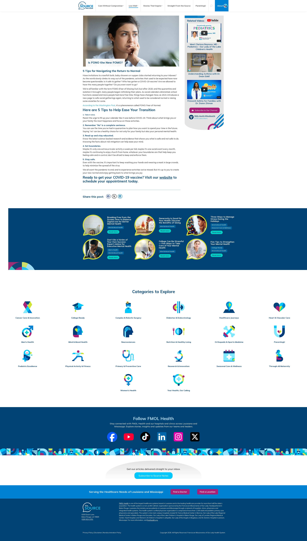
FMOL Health (199, 116)
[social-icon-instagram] (178, 437)
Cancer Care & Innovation (27, 318)
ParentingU (279, 342)
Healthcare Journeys (229, 318)
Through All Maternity (279, 366)
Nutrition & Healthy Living (178, 342)
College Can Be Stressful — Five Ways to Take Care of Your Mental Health (171, 244)
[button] (108, 196)
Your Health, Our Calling (179, 390)
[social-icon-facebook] (112, 437)
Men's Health (113, 250)
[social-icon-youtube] (129, 436)
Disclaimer (98, 533)
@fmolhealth (210, 116)
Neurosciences (128, 342)
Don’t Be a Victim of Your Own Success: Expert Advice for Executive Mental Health (119, 242)
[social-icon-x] (195, 437)
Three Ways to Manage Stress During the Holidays (222, 219)
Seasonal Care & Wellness (221, 228)
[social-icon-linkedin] (161, 437)
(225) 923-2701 (87, 519)
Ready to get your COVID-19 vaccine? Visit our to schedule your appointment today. (130, 179)
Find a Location (207, 492)
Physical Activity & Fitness (78, 366)
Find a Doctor (180, 492)
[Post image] (93, 225)
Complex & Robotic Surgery (128, 318)
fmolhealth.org (152, 520)
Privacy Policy (88, 533)
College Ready (217, 248)
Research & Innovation (178, 366)
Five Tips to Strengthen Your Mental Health (222, 243)
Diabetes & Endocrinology (178, 318)
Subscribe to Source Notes (153, 475)
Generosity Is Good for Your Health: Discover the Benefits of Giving (170, 220)
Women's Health (128, 390)
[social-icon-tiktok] (145, 437)
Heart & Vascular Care (279, 318)
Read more (113, 232)
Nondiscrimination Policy (112, 533)
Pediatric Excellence (27, 366)
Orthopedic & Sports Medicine (229, 342)
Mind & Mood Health (115, 227)
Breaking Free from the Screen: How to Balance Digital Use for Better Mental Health (119, 220)
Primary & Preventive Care (128, 366)
